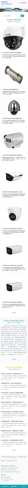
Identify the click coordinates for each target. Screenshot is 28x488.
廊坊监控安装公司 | (10, 456)
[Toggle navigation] (2, 6)
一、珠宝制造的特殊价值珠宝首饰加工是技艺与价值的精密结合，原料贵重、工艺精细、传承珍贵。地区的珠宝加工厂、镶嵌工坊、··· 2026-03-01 (14, 377)
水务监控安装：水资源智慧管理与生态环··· (12, 440)
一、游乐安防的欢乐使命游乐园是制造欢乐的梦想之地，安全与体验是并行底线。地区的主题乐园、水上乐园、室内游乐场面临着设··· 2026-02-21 (14, 425)
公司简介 (24, 486)
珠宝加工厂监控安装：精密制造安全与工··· (12, 373)
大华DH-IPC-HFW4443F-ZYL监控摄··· (12, 265)
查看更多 (14, 312)
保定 (11, 460)
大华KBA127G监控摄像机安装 (10, 89)
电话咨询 (5, 486)
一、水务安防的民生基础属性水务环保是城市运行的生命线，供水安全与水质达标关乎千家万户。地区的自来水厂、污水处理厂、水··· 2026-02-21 (14, 444)
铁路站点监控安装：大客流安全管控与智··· (12, 402)
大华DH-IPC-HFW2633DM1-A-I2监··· (12, 192)
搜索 (22, 15)
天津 (13, 460)
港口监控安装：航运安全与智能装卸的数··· (12, 392)
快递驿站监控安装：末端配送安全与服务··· (12, 430)
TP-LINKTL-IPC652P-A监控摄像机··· (12, 52)
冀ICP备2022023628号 (11, 469)
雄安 (16, 460)
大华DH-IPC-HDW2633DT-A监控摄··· (12, 228)
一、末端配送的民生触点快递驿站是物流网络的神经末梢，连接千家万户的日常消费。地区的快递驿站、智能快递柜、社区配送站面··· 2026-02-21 (14, 434)
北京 (7, 460)
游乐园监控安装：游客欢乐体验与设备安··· (12, 421)
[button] (13, 10)
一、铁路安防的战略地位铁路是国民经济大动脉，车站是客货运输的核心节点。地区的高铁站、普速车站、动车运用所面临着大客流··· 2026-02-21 (14, 406)
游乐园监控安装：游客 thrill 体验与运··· (11, 383)
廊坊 (9, 460)
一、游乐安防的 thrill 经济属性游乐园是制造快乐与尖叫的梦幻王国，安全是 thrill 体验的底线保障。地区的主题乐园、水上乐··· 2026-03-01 (13, 387)
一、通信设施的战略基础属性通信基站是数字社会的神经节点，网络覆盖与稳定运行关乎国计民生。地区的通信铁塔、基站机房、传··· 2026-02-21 (14, 415)
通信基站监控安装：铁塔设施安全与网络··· (12, 411)
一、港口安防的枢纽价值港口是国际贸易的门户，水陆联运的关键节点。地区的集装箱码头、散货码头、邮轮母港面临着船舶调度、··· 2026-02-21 (14, 396)
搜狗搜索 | (21, 456)
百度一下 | (17, 456)
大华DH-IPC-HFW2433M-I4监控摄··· (12, 155)
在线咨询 (14, 486)
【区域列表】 (24, 2)
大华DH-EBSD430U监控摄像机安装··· (12, 118)
